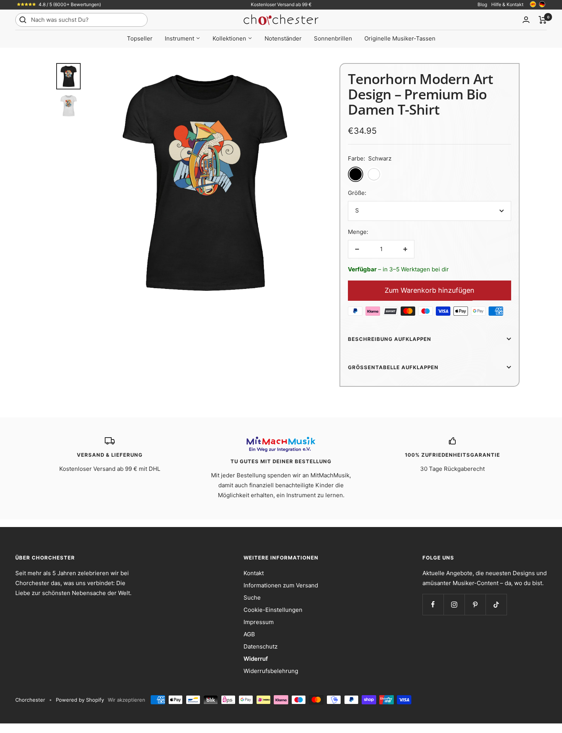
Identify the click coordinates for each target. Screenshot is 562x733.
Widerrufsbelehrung (271, 671)
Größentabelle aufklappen (393, 367)
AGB (249, 634)
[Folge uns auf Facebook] (432, 604)
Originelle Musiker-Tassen (399, 38)
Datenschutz (261, 646)
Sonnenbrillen (333, 38)
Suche (252, 597)
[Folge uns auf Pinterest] (475, 604)
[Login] (526, 19)
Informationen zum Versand (281, 585)
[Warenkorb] (543, 20)
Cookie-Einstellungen (273, 609)
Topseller (140, 38)
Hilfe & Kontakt (507, 4)
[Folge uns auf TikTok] (496, 604)
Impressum (259, 622)
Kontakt (254, 573)
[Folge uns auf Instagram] (454, 604)
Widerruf (256, 658)
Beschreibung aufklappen (389, 339)
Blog (482, 4)
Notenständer (283, 38)
